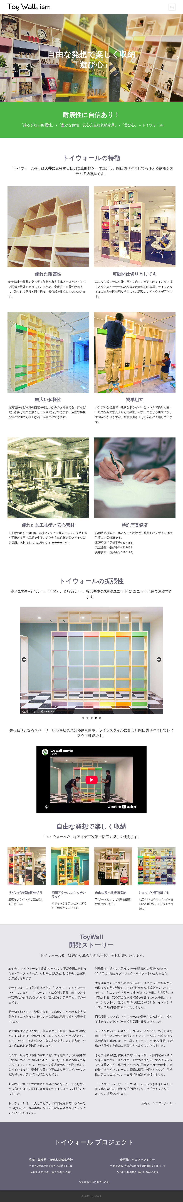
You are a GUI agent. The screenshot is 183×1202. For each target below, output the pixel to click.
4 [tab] (96, 718)
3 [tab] (92, 718)
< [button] (24, 659)
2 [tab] (87, 718)
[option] (91, 58)
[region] (91, 660)
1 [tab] (83, 718)
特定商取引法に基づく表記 (94, 1182)
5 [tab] (100, 718)
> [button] (158, 659)
